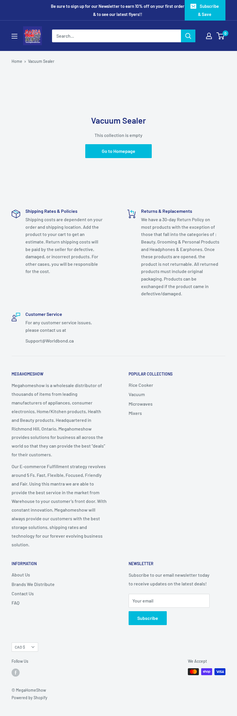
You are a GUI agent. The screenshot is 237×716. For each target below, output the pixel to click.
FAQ (15, 602)
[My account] (209, 36)
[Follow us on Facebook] (16, 672)
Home (17, 61)
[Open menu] (14, 36)
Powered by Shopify (29, 697)
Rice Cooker (141, 385)
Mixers (135, 413)
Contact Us (23, 593)
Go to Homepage (118, 151)
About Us (21, 574)
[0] (220, 35)
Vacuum (137, 394)
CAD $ (20, 646)
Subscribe (147, 618)
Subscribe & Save (208, 10)
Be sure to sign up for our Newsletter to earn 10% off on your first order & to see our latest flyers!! (117, 10)
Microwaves (141, 403)
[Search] (188, 36)
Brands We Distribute (33, 584)
